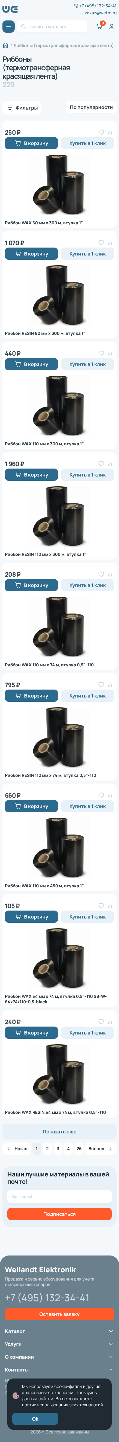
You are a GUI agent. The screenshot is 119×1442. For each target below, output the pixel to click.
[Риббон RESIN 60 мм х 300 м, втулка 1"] (59, 295)
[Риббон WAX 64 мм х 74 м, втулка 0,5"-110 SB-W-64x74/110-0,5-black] (59, 958)
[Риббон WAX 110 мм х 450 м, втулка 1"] (59, 847)
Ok (35, 1418)
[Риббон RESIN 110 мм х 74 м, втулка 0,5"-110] (59, 737)
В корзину (36, 143)
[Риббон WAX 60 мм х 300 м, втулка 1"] (59, 184)
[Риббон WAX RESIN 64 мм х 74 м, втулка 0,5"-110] (59, 1074)
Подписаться (59, 1214)
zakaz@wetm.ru (101, 13)
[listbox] (91, 107)
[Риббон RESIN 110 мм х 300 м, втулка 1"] (59, 516)
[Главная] (5, 45)
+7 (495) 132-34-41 (98, 6)
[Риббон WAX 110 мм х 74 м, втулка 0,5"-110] (59, 626)
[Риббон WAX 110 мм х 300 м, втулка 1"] (59, 405)
